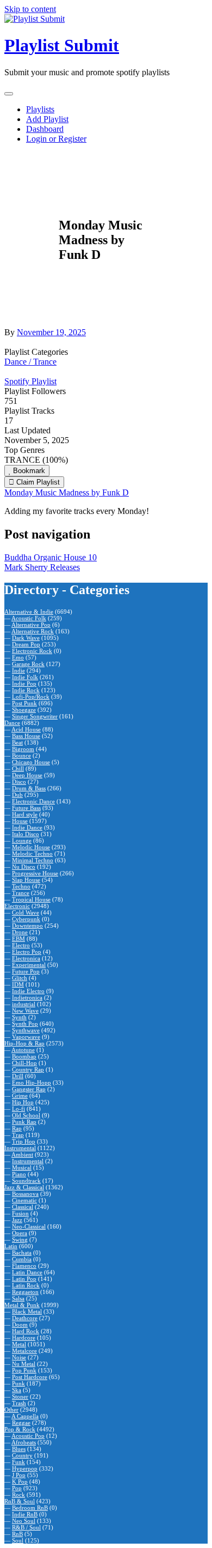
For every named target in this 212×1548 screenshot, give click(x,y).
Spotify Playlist (30, 381)
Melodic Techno (32, 853)
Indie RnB (25, 1514)
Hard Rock (25, 1331)
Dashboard (45, 129)
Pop (17, 1488)
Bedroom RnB (30, 1507)
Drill (17, 1076)
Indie (18, 670)
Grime (20, 1095)
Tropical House (31, 899)
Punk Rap (24, 1121)
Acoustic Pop (28, 1435)
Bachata (22, 1252)
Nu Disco (23, 866)
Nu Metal (23, 1363)
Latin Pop (24, 1278)
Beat (17, 742)
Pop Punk (24, 1370)
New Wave (25, 1010)
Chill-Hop (24, 1063)
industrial (23, 1004)
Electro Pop (26, 951)
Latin (10, 1246)
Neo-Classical (29, 1226)
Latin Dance (27, 1272)
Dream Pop (26, 644)
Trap (18, 1135)
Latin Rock (26, 1285)
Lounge (22, 840)
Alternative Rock (32, 631)
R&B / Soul (26, 1527)
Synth (19, 1017)
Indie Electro (28, 991)
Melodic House (31, 847)
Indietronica (27, 997)
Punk (18, 1383)
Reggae (21, 1422)
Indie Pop (24, 683)
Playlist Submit (61, 45)
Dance (12, 722)
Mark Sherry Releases (42, 567)
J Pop (19, 1475)
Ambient (22, 1154)
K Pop (20, 1481)
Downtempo (27, 925)
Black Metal (27, 1311)
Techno (21, 886)
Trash (19, 1403)
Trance (20, 893)
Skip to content (30, 9)
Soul (17, 1540)
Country (22, 1455)
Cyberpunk (26, 919)
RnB (17, 1534)
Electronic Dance (33, 801)
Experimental (29, 965)
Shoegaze (24, 709)
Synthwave (26, 1030)
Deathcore (25, 1318)
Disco (19, 781)
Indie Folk (25, 677)
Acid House (26, 729)
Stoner (20, 1396)
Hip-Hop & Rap (24, 1043)
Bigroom (23, 749)
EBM (18, 938)
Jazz (17, 1220)
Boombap (24, 1056)
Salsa (18, 1298)
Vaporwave (26, 1036)
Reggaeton (25, 1292)
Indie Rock (26, 690)
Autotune (23, 1050)
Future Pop (26, 971)
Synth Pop (25, 1023)
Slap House (26, 879)
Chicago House (31, 762)
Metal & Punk (22, 1305)
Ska (16, 1390)
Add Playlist (47, 119)
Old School (26, 1115)
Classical (22, 1207)
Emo (18, 657)
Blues (19, 1449)
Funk (18, 1462)
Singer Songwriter (35, 716)
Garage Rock (28, 664)
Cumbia (22, 1259)
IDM (18, 984)
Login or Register (56, 138)
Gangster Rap (29, 1089)
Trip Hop (23, 1141)
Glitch (19, 978)
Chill (18, 768)
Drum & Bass (29, 788)
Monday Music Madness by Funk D (66, 492)
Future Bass (26, 808)
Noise (19, 1357)
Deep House (27, 775)
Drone (20, 932)
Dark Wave (26, 637)
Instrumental (20, 1148)
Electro (21, 945)
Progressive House (35, 873)
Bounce (21, 755)
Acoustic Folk (28, 618)
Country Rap (28, 1069)
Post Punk (24, 703)
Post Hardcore (29, 1377)
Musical (22, 1167)
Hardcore (23, 1337)
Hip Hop (23, 1102)
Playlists (40, 109)
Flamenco (24, 1265)
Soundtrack (26, 1180)
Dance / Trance (30, 361)
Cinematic (24, 1200)
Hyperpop (25, 1468)
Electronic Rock (32, 651)
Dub (17, 794)
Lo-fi (18, 1108)
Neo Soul (23, 1520)
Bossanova (25, 1193)
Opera (19, 1233)
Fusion (20, 1213)
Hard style (25, 814)
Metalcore (24, 1350)
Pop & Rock (19, 1429)
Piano (19, 1174)
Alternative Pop (31, 624)
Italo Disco (25, 834)
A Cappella (25, 1416)
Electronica (26, 958)
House (20, 821)
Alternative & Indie (28, 611)
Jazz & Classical (24, 1187)
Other (11, 1409)
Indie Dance (27, 827)
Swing (20, 1239)
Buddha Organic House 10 (50, 557)
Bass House (26, 736)
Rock (18, 1494)
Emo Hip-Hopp (31, 1082)
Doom (20, 1324)
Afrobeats (23, 1442)
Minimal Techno (32, 860)
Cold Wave (25, 912)
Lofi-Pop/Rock (30, 696)
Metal (19, 1344)
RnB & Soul (19, 1501)
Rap (17, 1128)
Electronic (17, 906)
